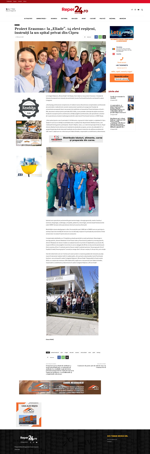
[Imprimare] (104, 37)
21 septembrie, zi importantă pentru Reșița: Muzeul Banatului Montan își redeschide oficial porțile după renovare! (118, 109)
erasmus (77, 352)
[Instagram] (135, 10)
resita (89, 352)
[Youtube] (138, 10)
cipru (61, 352)
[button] (142, 10)
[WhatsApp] (100, 37)
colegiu (66, 352)
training (98, 352)
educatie (71, 352)
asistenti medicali (55, 352)
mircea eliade (84, 352)
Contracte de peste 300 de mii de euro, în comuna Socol (91, 366)
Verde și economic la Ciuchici (117, 97)
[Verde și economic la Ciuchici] (131, 99)
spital (93, 352)
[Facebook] (132, 10)
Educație (17, 25)
